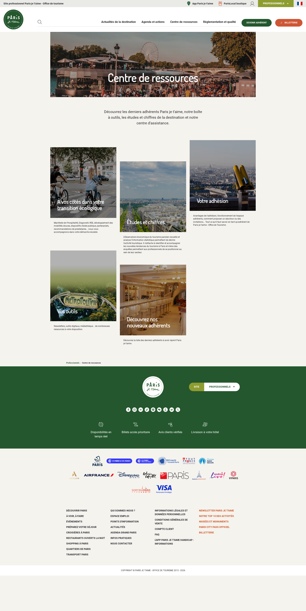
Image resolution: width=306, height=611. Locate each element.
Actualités (117, 527)
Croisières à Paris (78, 532)
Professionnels (73, 363)
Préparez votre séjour (81, 527)
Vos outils (67, 311)
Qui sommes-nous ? (122, 510)
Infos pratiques (121, 538)
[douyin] (165, 409)
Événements (74, 521)
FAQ (157, 534)
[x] (178, 409)
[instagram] (134, 409)
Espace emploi (119, 516)
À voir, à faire (75, 516)
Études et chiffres (146, 222)
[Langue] (299, 3)
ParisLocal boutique (235, 3)
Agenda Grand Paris (123, 532)
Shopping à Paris (77, 543)
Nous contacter (121, 543)
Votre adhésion (212, 200)
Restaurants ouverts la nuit (85, 538)
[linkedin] (140, 409)
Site (196, 386)
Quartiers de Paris (78, 549)
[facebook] (128, 409)
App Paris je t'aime (202, 3)
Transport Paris (77, 554)
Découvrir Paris (76, 510)
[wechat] (159, 409)
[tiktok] (147, 409)
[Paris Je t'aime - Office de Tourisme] (13, 19)
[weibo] (171, 409)
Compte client (164, 529)
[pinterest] (153, 409)
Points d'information (124, 521)
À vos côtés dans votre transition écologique (80, 204)
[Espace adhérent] (252, 3)
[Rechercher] (40, 22)
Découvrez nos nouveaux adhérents (148, 322)
